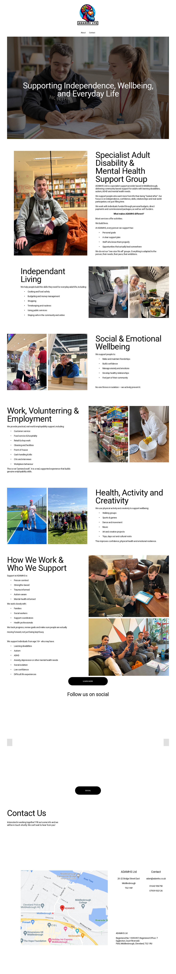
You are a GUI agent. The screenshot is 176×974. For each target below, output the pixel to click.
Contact (92, 33)
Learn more (88, 681)
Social (88, 790)
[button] (9, 742)
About (83, 33)
